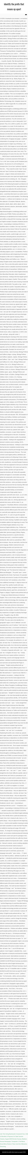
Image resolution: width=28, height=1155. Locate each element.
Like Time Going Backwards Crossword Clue (12, 1134)
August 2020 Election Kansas (13, 1139)
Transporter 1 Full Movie (18, 1141)
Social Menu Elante (5, 1144)
